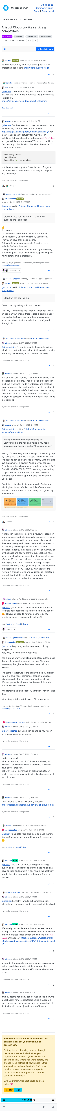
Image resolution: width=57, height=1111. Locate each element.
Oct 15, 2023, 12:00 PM (28, 373)
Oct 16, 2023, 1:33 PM (28, 897)
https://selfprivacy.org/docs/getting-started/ (24, 131)
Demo (37, 11)
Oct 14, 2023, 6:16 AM (37, 61)
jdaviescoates (11, 603)
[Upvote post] (49, 74)
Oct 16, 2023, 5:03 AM (28, 530)
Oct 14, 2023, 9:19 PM (28, 343)
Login (18, 1090)
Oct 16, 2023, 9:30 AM (41, 642)
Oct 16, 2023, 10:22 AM (28, 727)
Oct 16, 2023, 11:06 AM (28, 797)
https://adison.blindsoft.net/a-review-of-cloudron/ (27, 804)
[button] (3, 1107)
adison (7, 343)
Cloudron (8, 624)
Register (8, 1090)
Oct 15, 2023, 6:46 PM (28, 425)
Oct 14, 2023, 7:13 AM (25, 87)
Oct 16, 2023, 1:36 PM (35, 924)
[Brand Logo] (6, 8)
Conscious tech (7, 108)
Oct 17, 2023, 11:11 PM (27, 993)
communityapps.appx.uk (11, 265)
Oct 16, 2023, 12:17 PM (34, 830)
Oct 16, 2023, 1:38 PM (28, 959)
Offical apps (47, 4)
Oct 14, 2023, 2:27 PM (19, 202)
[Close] (52, 1038)
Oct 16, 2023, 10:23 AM (28, 754)
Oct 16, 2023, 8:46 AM (34, 603)
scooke (8, 121)
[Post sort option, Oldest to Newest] (5, 49)
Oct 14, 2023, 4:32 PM (37, 283)
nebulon (8, 860)
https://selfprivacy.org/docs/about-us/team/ (24, 101)
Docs (44, 11)
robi (6, 87)
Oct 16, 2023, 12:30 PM (36, 860)
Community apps (44, 8)
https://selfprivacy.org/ (34, 67)
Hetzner (26, 624)
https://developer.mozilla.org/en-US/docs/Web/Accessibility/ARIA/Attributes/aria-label (28, 939)
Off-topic (8, 36)
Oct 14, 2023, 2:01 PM (28, 121)
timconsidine (10, 199)
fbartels (8, 61)
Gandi (18, 624)
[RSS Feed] (36, 40)
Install (51, 11)
